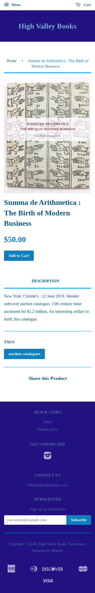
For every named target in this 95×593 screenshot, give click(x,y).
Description (45, 281)
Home (12, 61)
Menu (15, 5)
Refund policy (47, 429)
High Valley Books (47, 26)
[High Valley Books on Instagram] (48, 457)
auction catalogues (24, 354)
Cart (87, 5)
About (47, 422)
